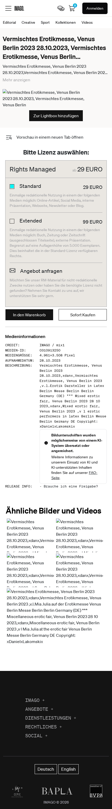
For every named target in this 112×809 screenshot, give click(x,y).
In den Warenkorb (29, 314)
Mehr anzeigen (16, 79)
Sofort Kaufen (82, 314)
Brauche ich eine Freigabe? (71, 486)
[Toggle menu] (8, 8)
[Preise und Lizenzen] (61, 8)
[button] (55, 622)
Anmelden (94, 8)
